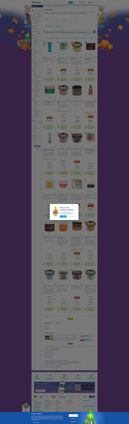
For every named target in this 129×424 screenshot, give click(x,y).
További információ (36, 422)
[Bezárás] (77, 204)
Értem (73, 415)
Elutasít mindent (73, 421)
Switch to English (63, 216)
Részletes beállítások (73, 418)
